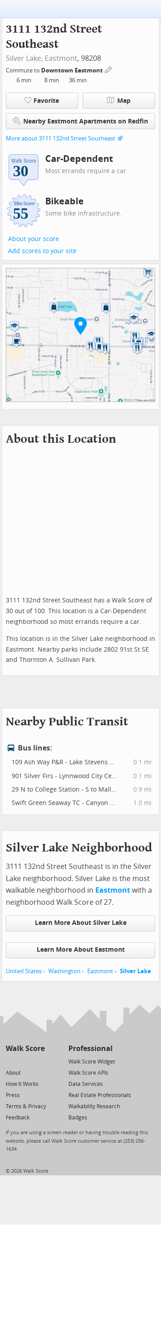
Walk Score (25, 1048)
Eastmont (61, 58)
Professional (90, 1048)
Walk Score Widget (91, 1062)
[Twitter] (11, 1061)
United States (24, 971)
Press (13, 1095)
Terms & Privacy (26, 1106)
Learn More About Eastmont (81, 949)
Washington (64, 971)
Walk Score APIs (88, 1073)
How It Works (22, 1084)
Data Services (85, 1084)
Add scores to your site (42, 251)
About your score (33, 239)
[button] (80, 325)
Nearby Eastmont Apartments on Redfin (85, 121)
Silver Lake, (24, 58)
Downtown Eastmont (72, 70)
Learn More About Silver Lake (81, 923)
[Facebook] (25, 1061)
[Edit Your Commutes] (108, 69)
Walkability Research (94, 1106)
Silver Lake (135, 971)
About (13, 1073)
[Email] (39, 1061)
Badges (77, 1117)
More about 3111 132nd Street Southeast (60, 138)
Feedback (18, 1117)
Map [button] (124, 101)
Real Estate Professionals (99, 1095)
